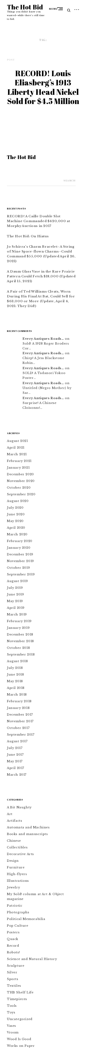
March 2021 (17, 454)
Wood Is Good (19, 1039)
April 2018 (16, 688)
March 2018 (17, 694)
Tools (12, 1006)
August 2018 (17, 661)
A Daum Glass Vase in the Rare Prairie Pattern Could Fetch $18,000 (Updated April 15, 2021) (41, 276)
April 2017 (15, 768)
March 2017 (17, 775)
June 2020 (16, 514)
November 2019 (20, 561)
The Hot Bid (25, 7)
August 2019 (17, 581)
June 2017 (15, 755)
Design (13, 861)
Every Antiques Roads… (43, 339)
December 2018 (20, 634)
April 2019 (16, 608)
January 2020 (18, 548)
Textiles (14, 986)
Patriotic (14, 906)
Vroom (13, 1032)
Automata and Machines (28, 827)
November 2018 (20, 641)
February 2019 (19, 621)
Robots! (13, 952)
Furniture (16, 867)
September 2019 (21, 574)
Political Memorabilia (26, 919)
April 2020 (16, 528)
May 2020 (15, 521)
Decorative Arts (20, 854)
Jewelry (13, 887)
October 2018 (18, 648)
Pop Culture (17, 926)
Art (10, 814)
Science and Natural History (32, 959)
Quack (12, 939)
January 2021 (18, 468)
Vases (11, 1026)
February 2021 (19, 461)
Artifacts (14, 821)
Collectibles (17, 847)
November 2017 (20, 721)
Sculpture (15, 966)
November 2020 (21, 481)
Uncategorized (20, 1019)
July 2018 (15, 668)
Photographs (18, 912)
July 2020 (15, 508)
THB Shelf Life (20, 992)
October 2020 (19, 488)
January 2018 (18, 708)
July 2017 (14, 748)
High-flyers (17, 874)
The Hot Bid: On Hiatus (28, 236)
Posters (13, 932)
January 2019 (18, 628)
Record (13, 946)
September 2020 (21, 494)
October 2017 (18, 728)
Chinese (14, 841)
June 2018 (15, 674)
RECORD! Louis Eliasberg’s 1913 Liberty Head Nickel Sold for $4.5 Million (43, 87)
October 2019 (18, 568)
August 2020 (18, 501)
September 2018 (21, 654)
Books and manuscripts (27, 834)
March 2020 (17, 534)
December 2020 (20, 474)
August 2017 (17, 741)
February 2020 (19, 541)
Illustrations (18, 881)
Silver (12, 972)
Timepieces (17, 999)
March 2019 (17, 614)
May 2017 (15, 761)
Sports (12, 979)
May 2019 (15, 601)
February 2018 (19, 701)
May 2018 (15, 681)
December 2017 (20, 715)
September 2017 (20, 735)
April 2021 (16, 448)
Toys (11, 1012)
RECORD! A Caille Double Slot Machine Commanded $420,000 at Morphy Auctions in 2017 (38, 221)
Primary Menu (61, 8)
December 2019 (20, 554)
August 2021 (17, 441)
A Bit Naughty (19, 807)
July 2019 (15, 588)
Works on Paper (21, 1046)
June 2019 (15, 594)
